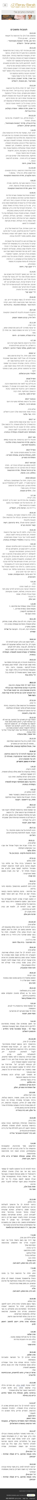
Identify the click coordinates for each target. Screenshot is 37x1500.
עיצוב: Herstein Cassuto (13, 1495)
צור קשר (25, 1498)
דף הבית (32, 1498)
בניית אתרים (23, 1495)
